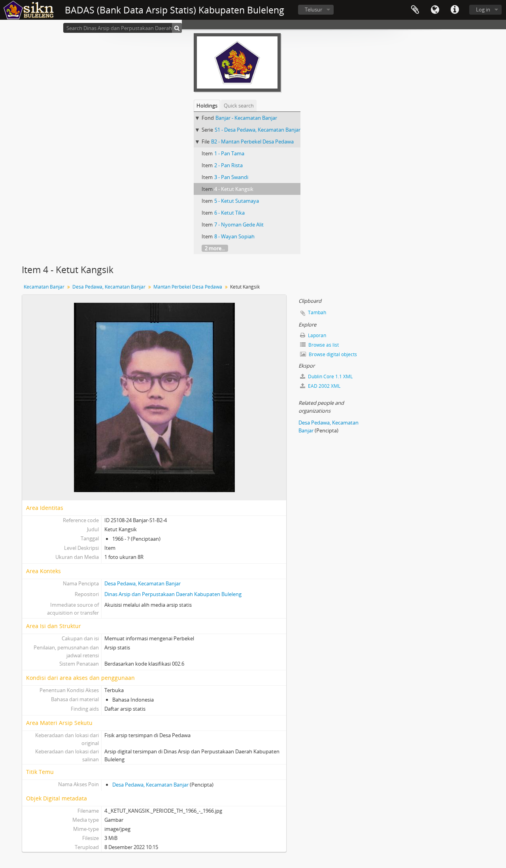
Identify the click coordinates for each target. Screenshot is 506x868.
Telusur (313, 9)
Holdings (206, 105)
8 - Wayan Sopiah (234, 236)
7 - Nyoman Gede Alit (239, 224)
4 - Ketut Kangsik (233, 188)
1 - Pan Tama (229, 153)
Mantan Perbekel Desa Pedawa (187, 286)
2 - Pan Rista (228, 165)
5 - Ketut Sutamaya (236, 200)
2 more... (215, 248)
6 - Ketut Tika (229, 212)
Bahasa (435, 10)
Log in (483, 9)
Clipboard (415, 10)
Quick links (454, 10)
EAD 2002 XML (323, 386)
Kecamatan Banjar (44, 286)
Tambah (317, 312)
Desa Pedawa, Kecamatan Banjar (108, 286)
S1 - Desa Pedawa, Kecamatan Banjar (257, 129)
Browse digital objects (332, 354)
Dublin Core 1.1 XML (330, 376)
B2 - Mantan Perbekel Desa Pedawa (252, 141)
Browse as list (323, 345)
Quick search (239, 105)
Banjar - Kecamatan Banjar (246, 117)
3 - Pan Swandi (231, 177)
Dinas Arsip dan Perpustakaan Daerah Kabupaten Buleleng (173, 594)
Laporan (316, 335)
